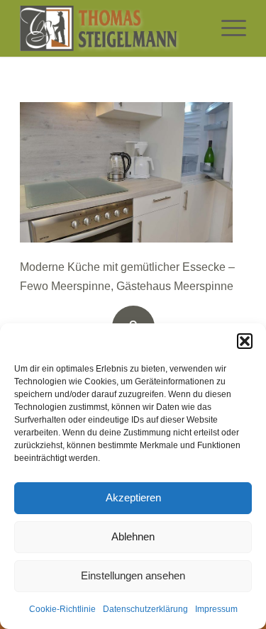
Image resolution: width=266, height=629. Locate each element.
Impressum (216, 609)
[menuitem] (226, 28)
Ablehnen (133, 536)
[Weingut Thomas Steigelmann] (110, 28)
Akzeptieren (133, 497)
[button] (245, 341)
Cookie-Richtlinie (62, 609)
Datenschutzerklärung (145, 609)
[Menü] (226, 28)
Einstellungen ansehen (133, 575)
